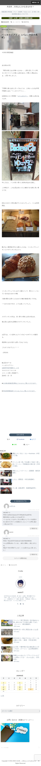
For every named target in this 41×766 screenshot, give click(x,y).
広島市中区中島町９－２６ (10, 368)
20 (19, 687)
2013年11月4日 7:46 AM (33, 509)
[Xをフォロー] (17, 604)
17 (3, 687)
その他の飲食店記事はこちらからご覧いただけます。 (20, 383)
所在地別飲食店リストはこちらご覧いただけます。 (19, 391)
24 (3, 689)
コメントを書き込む (20, 558)
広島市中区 (26, 22)
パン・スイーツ (16, 22)
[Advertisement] (20, 418)
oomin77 (20, 592)
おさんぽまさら (23, 96)
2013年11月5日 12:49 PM (33, 535)
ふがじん (12, 506)
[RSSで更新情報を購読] (23, 604)
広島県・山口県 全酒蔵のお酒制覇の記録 (20, 18)
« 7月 (2, 696)
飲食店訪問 (6, 22)
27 (19, 689)
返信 (33, 528)
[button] (27, 444)
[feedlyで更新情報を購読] (20, 604)
